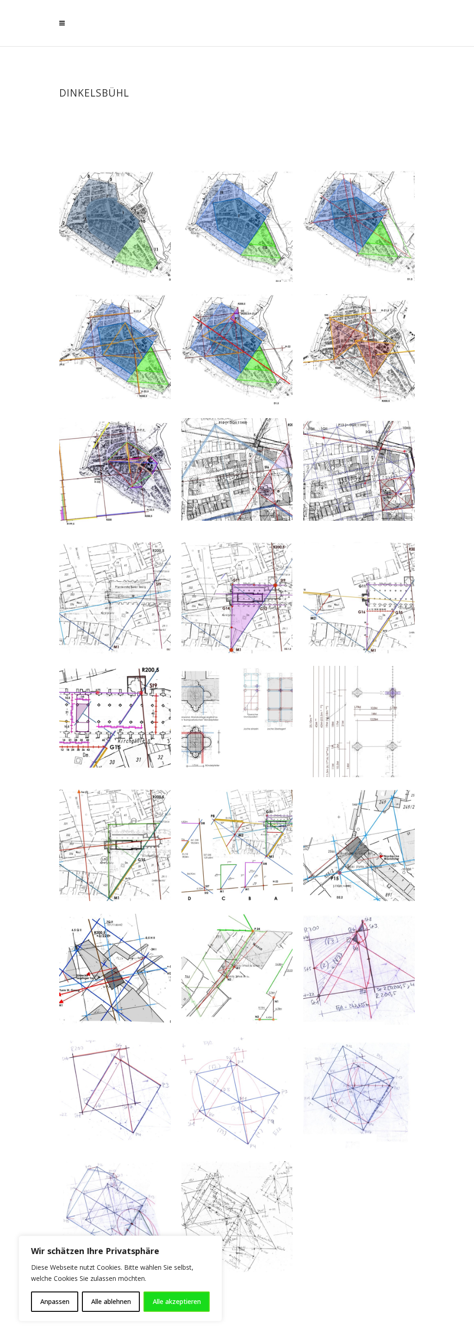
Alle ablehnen (111, 1301)
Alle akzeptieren (177, 1301)
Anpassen (54, 1301)
